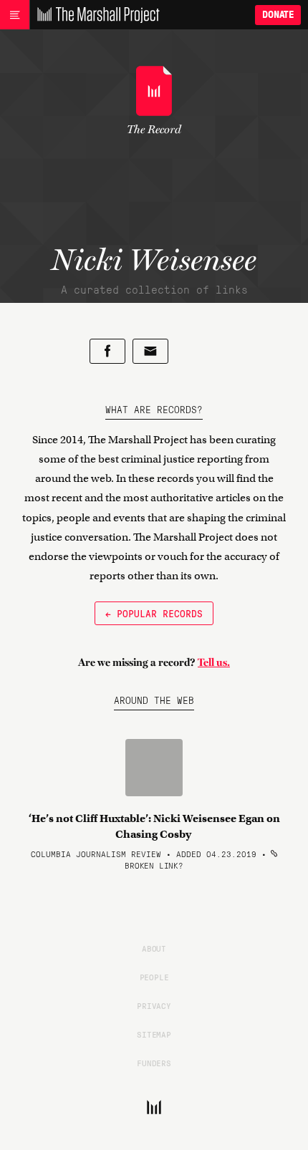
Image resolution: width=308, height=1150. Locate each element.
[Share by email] (150, 351)
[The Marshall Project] (94, 15)
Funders (154, 1062)
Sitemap (154, 1034)
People (154, 976)
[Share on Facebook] (107, 351)
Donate (278, 14)
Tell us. (214, 662)
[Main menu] (14, 15)
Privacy (154, 1005)
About (154, 948)
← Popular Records (154, 613)
